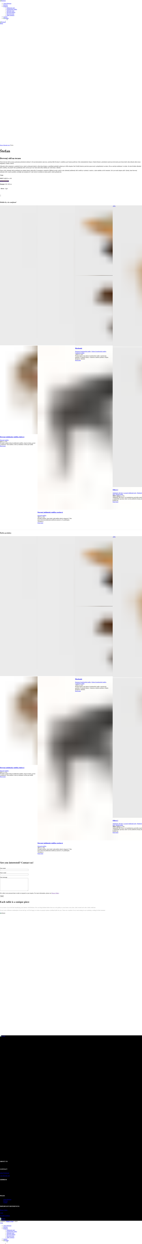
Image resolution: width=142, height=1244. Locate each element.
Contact (5, 1202)
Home (1, 145)
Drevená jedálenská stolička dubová (12, 437)
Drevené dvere (10, 14)
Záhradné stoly (10, 11)
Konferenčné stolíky (12, 9)
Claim (1, 1213)
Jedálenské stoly (11, 8)
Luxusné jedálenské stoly (129, 493)
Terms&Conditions (5, 1215)
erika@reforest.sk (4, 1173)
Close (1, 1223)
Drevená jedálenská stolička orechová (50, 512)
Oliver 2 (115, 490)
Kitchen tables (119, 494)
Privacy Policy (55, 893)
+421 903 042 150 (5, 1175)
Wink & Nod (9, 1221)
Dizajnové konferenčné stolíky (83, 351)
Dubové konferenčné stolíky (99, 351)
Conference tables (79, 353)
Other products (10, 15)
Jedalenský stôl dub (118, 493)
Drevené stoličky (11, 12)
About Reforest (7, 1199)
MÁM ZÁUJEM (4, 181)
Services (5, 1201)
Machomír (78, 348)
